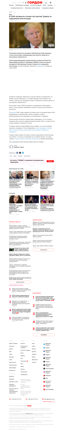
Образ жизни (12, 362)
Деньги (11, 348)
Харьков (34, 354)
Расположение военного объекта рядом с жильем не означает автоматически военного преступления (44, 223)
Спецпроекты (24, 374)
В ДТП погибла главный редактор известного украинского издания (20, 296)
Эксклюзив (23, 361)
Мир (15, 11)
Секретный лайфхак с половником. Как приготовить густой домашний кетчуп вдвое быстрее (20, 319)
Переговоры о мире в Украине (32, 8)
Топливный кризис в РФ (17, 8)
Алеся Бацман (50, 368)
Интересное (12, 370)
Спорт (10, 354)
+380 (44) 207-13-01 (16, 399)
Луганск (34, 362)
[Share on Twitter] (20, 153)
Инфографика (12, 367)
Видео (22, 366)
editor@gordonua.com (49, 399)
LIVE (22, 358)
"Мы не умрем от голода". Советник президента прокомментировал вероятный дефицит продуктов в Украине (19, 227)
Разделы (22, 340)
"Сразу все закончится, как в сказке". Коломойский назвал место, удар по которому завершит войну (45, 329)
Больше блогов (43, 249)
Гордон (10, 11)
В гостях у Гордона (36, 5)
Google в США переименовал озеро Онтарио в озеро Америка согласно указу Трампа (20, 232)
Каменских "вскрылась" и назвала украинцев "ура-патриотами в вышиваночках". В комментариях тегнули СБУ (15, 209)
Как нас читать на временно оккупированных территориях (13, 391)
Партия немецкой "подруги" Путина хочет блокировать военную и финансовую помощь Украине (19, 260)
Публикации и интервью (22, 5)
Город (33, 340)
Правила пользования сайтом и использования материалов (26, 381)
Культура (11, 357)
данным (13, 112)
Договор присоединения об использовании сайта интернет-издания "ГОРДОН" (26, 393)
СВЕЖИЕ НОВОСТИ (14, 221)
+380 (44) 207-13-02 (33, 399)
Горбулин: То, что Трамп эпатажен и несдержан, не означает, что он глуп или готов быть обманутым (31, 182)
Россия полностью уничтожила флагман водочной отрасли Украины (42, 241)
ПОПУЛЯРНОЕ (37, 293)
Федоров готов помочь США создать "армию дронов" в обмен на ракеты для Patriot (21, 249)
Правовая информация (12, 385)
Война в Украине (13, 343)
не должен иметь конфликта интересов (26, 138)
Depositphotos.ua (29, 413)
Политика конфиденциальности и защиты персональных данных (25, 386)
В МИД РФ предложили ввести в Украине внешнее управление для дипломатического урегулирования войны (44, 306)
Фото (22, 363)
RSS (47, 378)
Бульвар (50, 5)
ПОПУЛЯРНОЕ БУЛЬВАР (16, 285)
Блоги (44, 5)
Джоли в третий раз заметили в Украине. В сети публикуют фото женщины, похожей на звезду (31, 207)
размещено (40, 66)
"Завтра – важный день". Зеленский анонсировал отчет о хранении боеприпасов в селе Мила (20, 266)
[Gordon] (35, 2)
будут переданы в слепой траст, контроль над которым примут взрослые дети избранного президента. (30, 130)
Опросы (23, 369)
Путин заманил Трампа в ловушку (43, 245)
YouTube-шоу (24, 371)
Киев (33, 343)
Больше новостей (20, 282)
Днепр (33, 357)
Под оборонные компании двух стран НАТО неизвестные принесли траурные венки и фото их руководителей (20, 243)
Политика (11, 346)
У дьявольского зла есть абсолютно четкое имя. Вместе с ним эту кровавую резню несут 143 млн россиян (43, 230)
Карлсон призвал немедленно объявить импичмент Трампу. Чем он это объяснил (20, 254)
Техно (10, 359)
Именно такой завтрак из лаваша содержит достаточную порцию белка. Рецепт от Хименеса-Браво (21, 290)
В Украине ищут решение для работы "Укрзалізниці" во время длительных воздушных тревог (18, 237)
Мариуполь (35, 359)
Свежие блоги (37, 220)
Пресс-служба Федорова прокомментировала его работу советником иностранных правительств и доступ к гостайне (44, 314)
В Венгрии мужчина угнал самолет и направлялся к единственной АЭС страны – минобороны (44, 322)
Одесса (34, 348)
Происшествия (13, 365)
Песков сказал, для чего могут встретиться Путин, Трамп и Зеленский (20, 278)
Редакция (11, 379)
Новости (11, 5)
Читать (50, 161)
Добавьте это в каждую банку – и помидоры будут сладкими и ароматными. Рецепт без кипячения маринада (21, 302)
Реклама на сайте (13, 381)
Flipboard (48, 375)
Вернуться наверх (47, 401)
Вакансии (11, 376)
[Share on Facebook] (17, 153)
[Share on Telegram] (23, 153)
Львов (33, 346)
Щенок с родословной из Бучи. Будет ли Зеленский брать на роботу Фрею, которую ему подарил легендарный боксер (21, 311)
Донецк (34, 351)
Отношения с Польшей (47, 8)
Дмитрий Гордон (48, 344)
